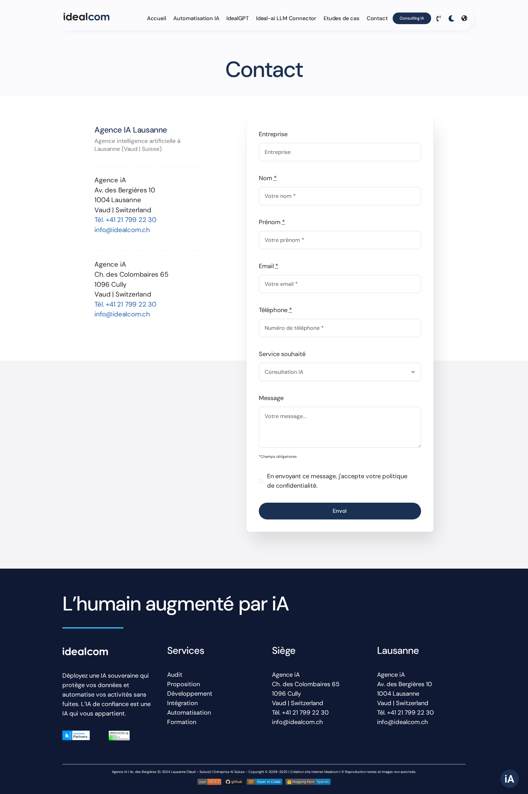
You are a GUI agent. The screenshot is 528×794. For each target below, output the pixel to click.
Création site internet (306, 772)
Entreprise (273, 134)
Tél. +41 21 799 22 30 (125, 219)
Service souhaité (282, 354)
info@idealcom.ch (122, 229)
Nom (268, 178)
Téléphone (275, 310)
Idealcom (331, 772)
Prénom (272, 222)
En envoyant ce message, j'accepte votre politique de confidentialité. (337, 481)
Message (271, 398)
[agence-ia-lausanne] (86, 16)
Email (268, 266)
